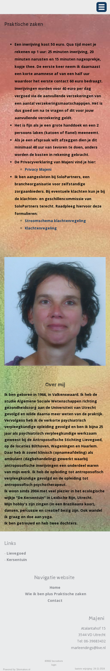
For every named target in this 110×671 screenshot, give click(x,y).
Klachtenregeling (41, 228)
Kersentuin (17, 559)
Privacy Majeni (38, 169)
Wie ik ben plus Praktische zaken (55, 593)
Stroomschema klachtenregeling (55, 220)
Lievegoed (16, 553)
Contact (55, 600)
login (53, 665)
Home (55, 587)
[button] (101, 7)
